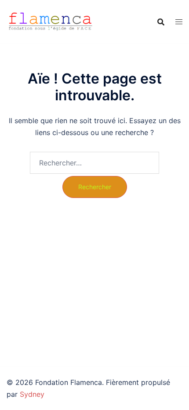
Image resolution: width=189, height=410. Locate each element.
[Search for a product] (160, 22)
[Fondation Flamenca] (50, 21)
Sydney (32, 394)
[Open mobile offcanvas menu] (178, 22)
